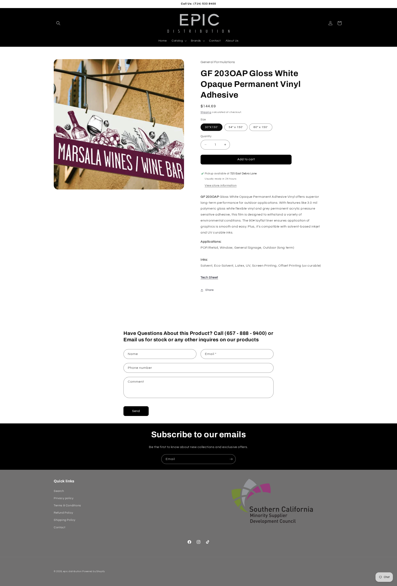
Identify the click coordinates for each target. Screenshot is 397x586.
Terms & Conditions (67, 505)
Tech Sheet (209, 277)
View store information (221, 185)
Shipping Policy (64, 520)
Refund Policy (63, 512)
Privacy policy (63, 498)
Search (59, 490)
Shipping (206, 112)
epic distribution (72, 571)
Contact (59, 527)
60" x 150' (261, 127)
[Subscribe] (231, 459)
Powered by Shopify (93, 571)
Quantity (206, 136)
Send (136, 411)
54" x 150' (236, 127)
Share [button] (209, 290)
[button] (58, 23)
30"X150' (211, 127)
